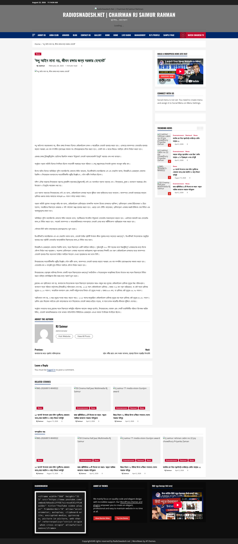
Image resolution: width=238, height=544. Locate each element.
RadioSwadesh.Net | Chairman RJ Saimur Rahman (119, 14)
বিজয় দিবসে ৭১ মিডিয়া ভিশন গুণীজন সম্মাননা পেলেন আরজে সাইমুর (131, 416)
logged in (51, 369)
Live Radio (126, 35)
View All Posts (83, 336)
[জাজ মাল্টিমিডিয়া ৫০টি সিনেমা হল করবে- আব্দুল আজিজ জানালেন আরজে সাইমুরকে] (92, 399)
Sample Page (168, 35)
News (38, 54)
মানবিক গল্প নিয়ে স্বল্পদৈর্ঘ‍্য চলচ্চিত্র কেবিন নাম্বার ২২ (164, 140)
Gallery (97, 35)
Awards (65, 35)
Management (139, 35)
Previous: (47, 351)
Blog (75, 35)
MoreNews (137, 541)
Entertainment (82, 408)
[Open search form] (177, 35)
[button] (33, 35)
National (133, 408)
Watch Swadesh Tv (196, 35)
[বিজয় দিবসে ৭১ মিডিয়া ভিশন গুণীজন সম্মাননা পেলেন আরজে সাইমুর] (131, 399)
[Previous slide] (198, 128)
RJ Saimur (41, 66)
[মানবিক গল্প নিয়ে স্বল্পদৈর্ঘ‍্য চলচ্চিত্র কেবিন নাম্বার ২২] (183, 450)
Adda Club (54, 35)
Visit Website (64, 336)
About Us (42, 35)
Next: (126, 351)
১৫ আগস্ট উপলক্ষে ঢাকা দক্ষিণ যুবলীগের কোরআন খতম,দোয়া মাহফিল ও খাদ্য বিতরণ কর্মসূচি (52, 416)
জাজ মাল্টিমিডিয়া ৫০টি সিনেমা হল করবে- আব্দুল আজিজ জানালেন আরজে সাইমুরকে (90, 416)
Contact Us (86, 35)
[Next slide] (201, 128)
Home (107, 35)
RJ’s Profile (154, 35)
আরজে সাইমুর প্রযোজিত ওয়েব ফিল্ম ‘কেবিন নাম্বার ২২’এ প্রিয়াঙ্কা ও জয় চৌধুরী (164, 156)
